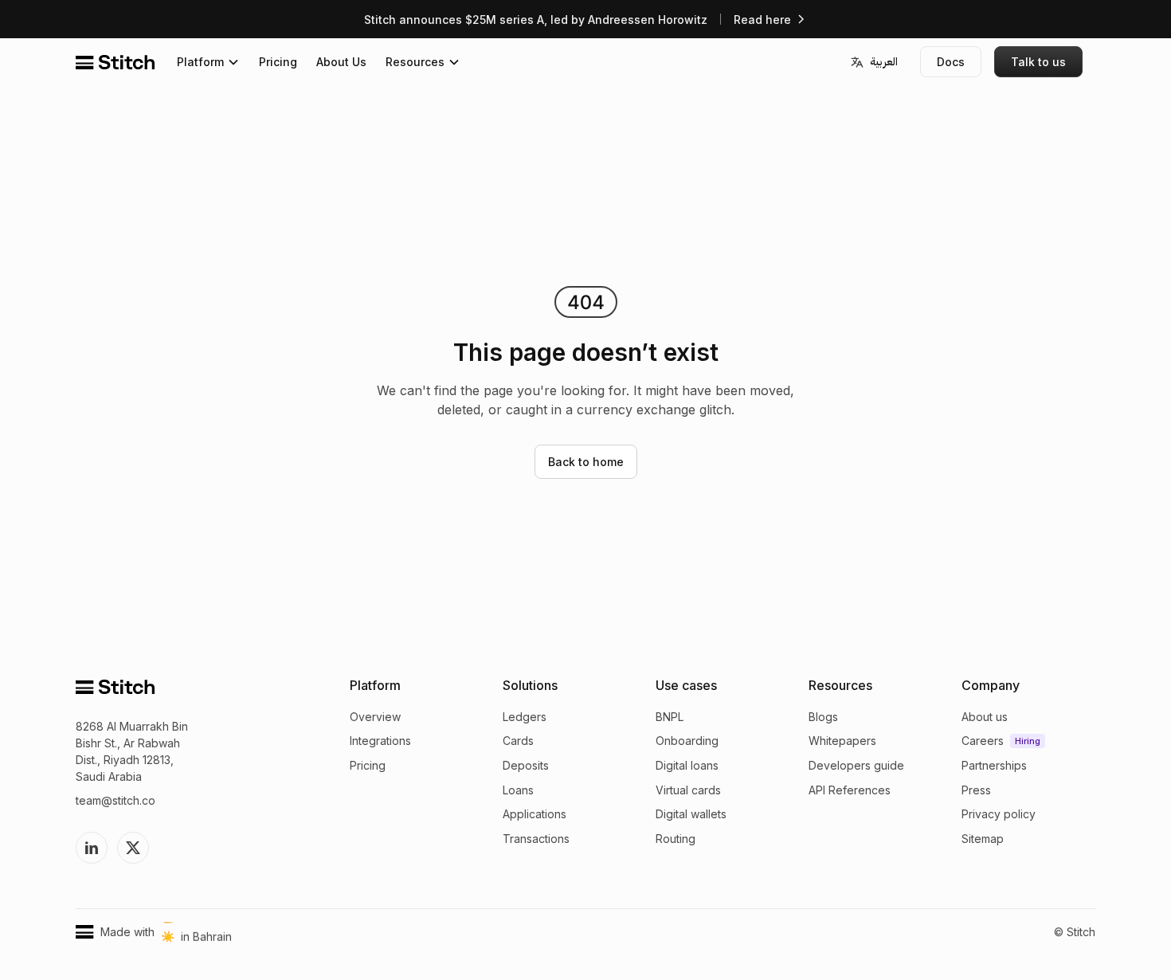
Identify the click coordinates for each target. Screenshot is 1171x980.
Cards (518, 740)
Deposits (526, 765)
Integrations (380, 740)
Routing (675, 838)
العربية (884, 61)
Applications (534, 814)
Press (583, 175)
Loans (518, 790)
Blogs (823, 716)
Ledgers (524, 716)
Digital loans (687, 765)
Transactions (536, 838)
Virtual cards (688, 790)
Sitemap (590, 222)
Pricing (278, 62)
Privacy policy (606, 199)
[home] (115, 62)
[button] (208, 62)
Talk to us (1038, 62)
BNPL (669, 716)
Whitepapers (842, 740)
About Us (341, 62)
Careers (590, 129)
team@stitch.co (115, 800)
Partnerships (603, 152)
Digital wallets (691, 814)
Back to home (586, 461)
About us (592, 106)
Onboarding (687, 740)
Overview (375, 716)
